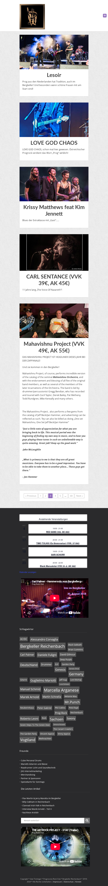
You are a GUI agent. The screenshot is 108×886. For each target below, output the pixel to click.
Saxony (71, 718)
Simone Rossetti (59, 725)
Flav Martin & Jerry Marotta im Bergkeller (41, 798)
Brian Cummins (75, 649)
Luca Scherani (64, 684)
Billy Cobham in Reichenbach (36, 801)
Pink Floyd (73, 707)
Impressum (57, 882)
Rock (44, 718)
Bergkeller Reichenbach (42, 646)
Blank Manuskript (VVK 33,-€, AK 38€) (58, 566)
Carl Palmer (27, 654)
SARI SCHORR (58, 554)
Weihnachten (45, 738)
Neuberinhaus (27, 707)
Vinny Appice (64, 733)
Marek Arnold (29, 697)
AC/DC (23, 639)
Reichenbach (76, 712)
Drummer (46, 664)
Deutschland (29, 665)
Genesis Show (74, 669)
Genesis (60, 669)
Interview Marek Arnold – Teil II (37, 809)
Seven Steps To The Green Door (35, 725)
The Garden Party (28, 733)
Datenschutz (69, 882)
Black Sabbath (75, 644)
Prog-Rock (61, 713)
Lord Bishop (76, 679)
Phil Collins (60, 707)
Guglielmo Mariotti (43, 680)
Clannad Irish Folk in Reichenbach (38, 805)
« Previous (30, 495)
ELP (56, 664)
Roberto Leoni (29, 718)
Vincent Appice (47, 733)
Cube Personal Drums (31, 760)
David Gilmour (67, 654)
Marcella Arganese (61, 690)
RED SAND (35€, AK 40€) (57, 531)
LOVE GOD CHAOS (54, 143)
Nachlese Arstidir (30, 812)
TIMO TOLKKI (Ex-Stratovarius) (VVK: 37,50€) (57, 543)
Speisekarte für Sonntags (33, 782)
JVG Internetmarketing (31, 771)
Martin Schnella (52, 696)
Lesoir (54, 75)
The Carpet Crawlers (63, 729)
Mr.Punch (72, 702)
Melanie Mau (71, 696)
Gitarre (23, 679)
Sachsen (56, 719)
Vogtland (27, 739)
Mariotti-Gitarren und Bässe (34, 764)
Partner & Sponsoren (31, 778)
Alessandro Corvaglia (44, 639)
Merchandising (28, 774)
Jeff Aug (63, 679)
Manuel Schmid (30, 689)
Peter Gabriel (44, 707)
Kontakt (78, 882)
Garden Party (68, 664)
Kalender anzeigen (28, 572)
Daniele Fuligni (47, 655)
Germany (76, 674)
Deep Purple (66, 659)
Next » (79, 495)
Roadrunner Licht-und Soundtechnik (38, 767)
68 (71, 495)
